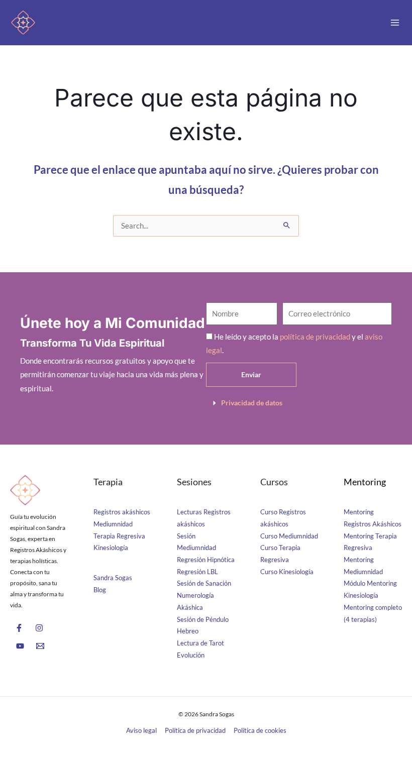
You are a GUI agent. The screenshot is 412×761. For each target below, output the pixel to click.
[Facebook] (19, 628)
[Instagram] (39, 628)
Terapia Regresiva (119, 536)
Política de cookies (260, 730)
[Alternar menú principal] (395, 23)
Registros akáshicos (121, 512)
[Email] (40, 646)
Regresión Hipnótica (206, 560)
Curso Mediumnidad (289, 536)
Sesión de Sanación (204, 583)
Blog (99, 590)
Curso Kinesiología (287, 572)
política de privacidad (315, 337)
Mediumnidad (113, 524)
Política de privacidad (195, 730)
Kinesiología (110, 547)
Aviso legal (141, 730)
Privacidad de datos (251, 402)
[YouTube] (20, 646)
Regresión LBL (197, 572)
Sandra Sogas (112, 578)
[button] (299, 403)
